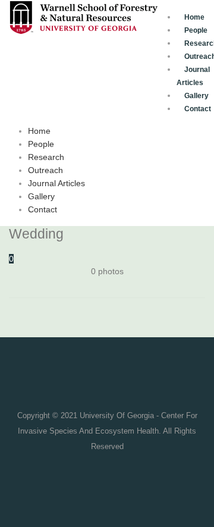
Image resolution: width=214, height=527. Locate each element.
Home (194, 17)
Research (46, 157)
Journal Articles (193, 76)
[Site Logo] (83, 16)
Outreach (45, 170)
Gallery (41, 196)
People (41, 144)
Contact (42, 209)
